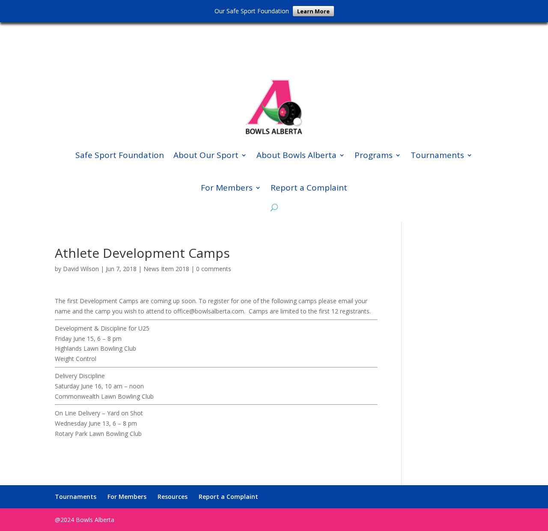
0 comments (213, 269)
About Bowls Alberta (296, 155)
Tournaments (437, 155)
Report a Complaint (309, 187)
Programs (373, 155)
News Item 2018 (166, 269)
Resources (173, 496)
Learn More (313, 11)
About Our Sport (205, 155)
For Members (227, 187)
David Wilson (81, 269)
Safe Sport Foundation (119, 155)
